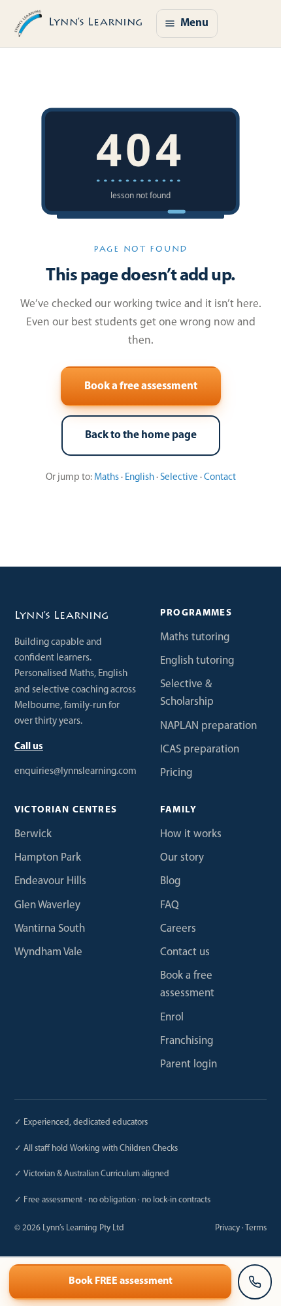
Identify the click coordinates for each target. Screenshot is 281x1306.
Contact (220, 477)
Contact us (185, 952)
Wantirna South (49, 928)
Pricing (176, 773)
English (139, 477)
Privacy (227, 1228)
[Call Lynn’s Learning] (255, 1281)
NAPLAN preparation (208, 726)
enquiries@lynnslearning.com (75, 772)
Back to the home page (141, 435)
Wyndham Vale (48, 952)
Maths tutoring (195, 637)
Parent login (188, 1064)
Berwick (33, 834)
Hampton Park (47, 857)
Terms (256, 1228)
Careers (178, 928)
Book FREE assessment (121, 1281)
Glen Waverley (47, 905)
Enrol (172, 1017)
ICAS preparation (199, 749)
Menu (194, 23)
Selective (179, 477)
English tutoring (197, 660)
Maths (106, 477)
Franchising (187, 1040)
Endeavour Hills (50, 881)
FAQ (169, 905)
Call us (28, 747)
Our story (182, 857)
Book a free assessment (140, 386)
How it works (191, 834)
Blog (170, 881)
